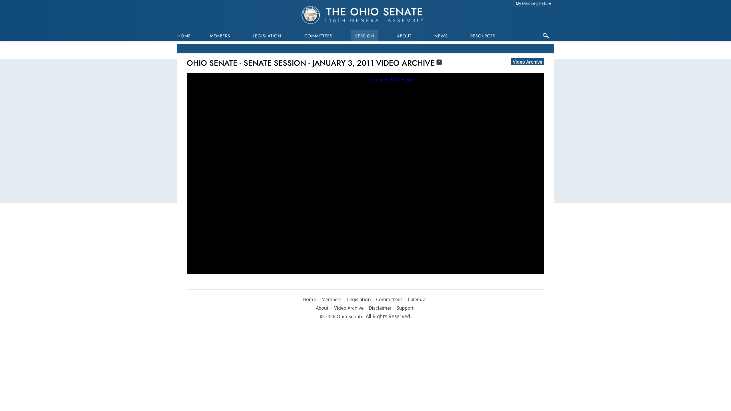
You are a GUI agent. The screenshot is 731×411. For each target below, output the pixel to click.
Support (405, 307)
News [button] (441, 36)
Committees (318, 36)
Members (220, 36)
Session (364, 36)
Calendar (417, 299)
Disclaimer (380, 307)
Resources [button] (482, 36)
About (404, 36)
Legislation (267, 36)
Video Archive (527, 62)
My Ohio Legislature (533, 3)
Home (184, 36)
